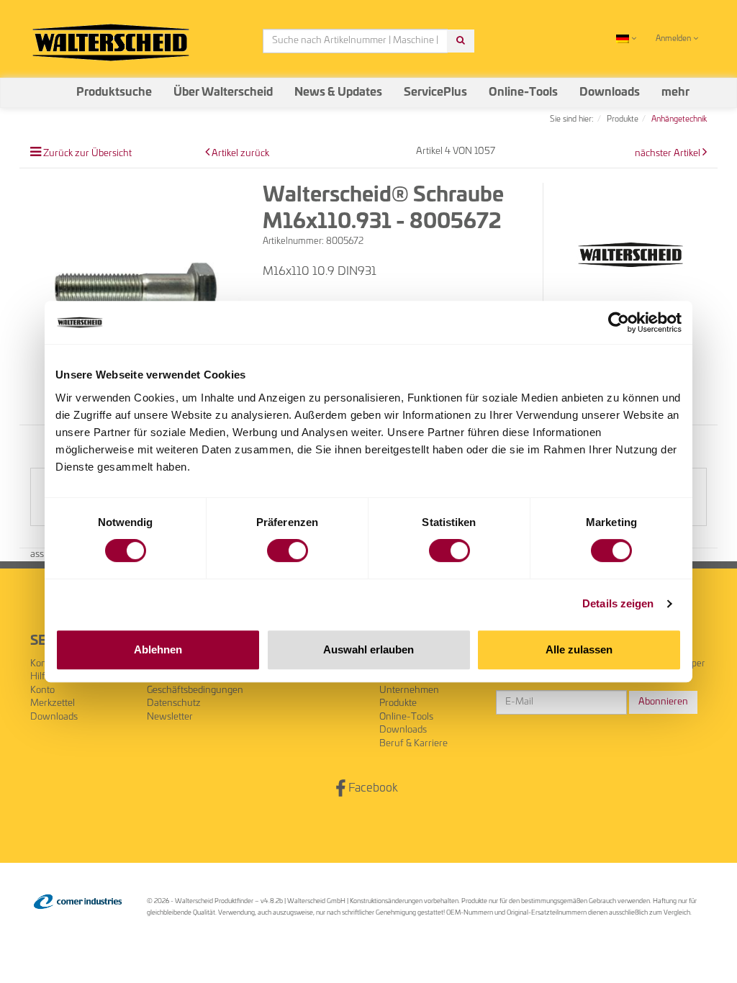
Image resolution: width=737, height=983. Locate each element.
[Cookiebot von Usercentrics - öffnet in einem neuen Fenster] (619, 322)
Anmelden (674, 38)
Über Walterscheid (223, 92)
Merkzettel (52, 703)
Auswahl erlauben (368, 649)
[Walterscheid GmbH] (110, 36)
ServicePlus (435, 92)
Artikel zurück (240, 153)
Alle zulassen (579, 649)
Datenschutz (174, 703)
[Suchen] (460, 41)
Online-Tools (523, 92)
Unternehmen (409, 690)
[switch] (287, 550)
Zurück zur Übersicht (87, 153)
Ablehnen (158, 649)
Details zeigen (618, 603)
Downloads (609, 92)
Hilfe (40, 676)
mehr (675, 92)
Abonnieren (663, 702)
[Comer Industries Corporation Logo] (77, 902)
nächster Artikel (668, 153)
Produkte (398, 703)
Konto (42, 690)
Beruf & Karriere (413, 743)
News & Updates (338, 92)
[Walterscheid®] (630, 255)
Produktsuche (114, 92)
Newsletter (170, 717)
